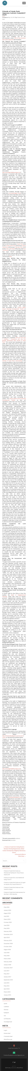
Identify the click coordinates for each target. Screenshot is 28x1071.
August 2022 (7, 913)
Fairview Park (19, 247)
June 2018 (6, 952)
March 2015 (7, 992)
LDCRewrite (7, 1018)
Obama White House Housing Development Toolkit (14, 308)
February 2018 (8, 961)
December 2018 (8, 943)
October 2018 (8, 946)
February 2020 (8, 931)
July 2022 (6, 916)
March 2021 (7, 919)
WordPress (20, 1067)
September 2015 (8, 979)
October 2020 (8, 922)
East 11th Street (10, 248)
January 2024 (7, 910)
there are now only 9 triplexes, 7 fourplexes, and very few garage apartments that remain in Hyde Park (14, 340)
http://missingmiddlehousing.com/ (11, 172)
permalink (12, 840)
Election (6, 1009)
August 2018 (7, 949)
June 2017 (6, 970)
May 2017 (6, 973)
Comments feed (8, 1036)
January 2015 (7, 995)
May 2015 (6, 986)
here (10, 256)
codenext (17, 838)
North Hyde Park (11, 245)
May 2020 (6, 928)
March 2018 (7, 958)
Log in (5, 1030)
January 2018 (7, 964)
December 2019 (8, 934)
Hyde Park (20, 244)
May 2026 (6, 907)
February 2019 (8, 940)
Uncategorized (8, 1021)
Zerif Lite (7, 1067)
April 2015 (7, 989)
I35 (5, 1015)
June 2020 (6, 925)
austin (5, 1003)
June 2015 (6, 983)
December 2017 (8, 967)
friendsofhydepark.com (15, 797)
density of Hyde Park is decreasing (12, 360)
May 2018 (6, 955)
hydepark (6, 1012)
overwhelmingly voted (15, 193)
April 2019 (7, 937)
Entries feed (7, 1033)
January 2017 (7, 976)
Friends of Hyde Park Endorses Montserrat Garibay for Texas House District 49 (14, 872)
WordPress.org (8, 1039)
